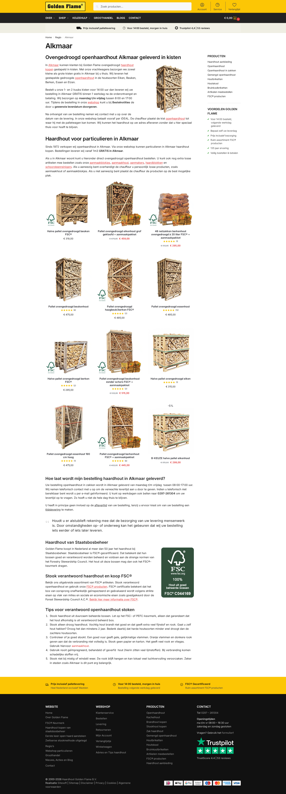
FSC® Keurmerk (54, 723)
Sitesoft (62, 783)
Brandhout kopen (156, 722)
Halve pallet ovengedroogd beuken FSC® (68, 233)
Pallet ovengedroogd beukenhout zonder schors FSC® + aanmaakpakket (120, 382)
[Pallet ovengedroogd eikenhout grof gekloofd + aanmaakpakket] (120, 204)
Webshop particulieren (58, 750)
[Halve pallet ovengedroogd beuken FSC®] (68, 204)
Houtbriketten (215, 79)
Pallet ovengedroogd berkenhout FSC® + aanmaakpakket (119, 455)
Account (202, 9)
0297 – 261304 (209, 712)
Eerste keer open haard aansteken (65, 736)
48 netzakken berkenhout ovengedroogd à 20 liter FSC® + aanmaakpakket (170, 234)
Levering (101, 724)
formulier (227, 732)
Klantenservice (105, 712)
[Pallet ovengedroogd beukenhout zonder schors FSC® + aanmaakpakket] (120, 351)
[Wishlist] (86, 185)
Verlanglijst (234, 9)
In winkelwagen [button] (68, 245)
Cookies (111, 783)
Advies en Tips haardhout (111, 752)
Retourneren (103, 729)
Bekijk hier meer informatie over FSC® (113, 599)
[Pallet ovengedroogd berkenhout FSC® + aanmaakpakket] (120, 427)
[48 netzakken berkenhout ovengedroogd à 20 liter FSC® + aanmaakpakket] (171, 204)
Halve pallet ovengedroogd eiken (170, 378)
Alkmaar (53, 65)
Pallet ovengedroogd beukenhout (68, 306)
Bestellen (101, 718)
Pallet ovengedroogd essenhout (170, 306)
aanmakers (137, 162)
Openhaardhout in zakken (222, 70)
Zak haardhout (154, 731)
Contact (50, 765)
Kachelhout (153, 717)
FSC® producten (96, 586)
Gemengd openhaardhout (222, 74)
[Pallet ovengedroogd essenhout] (171, 279)
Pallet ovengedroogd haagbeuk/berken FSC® (119, 308)
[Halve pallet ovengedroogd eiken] (171, 351)
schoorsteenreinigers (58, 166)
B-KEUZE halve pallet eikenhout (170, 458)
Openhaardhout (216, 66)
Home (48, 37)
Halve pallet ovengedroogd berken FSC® (68, 380)
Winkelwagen (104, 746)
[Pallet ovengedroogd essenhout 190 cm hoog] (68, 427)
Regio (58, 37)
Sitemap (74, 783)
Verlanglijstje (103, 741)
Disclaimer (87, 783)
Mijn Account (104, 735)
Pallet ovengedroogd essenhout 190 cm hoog (68, 455)
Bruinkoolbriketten (217, 87)
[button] (232, 18)
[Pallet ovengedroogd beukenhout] (68, 279)
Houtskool (213, 83)
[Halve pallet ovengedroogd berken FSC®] (68, 351)
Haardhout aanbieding (220, 61)
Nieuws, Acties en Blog (59, 760)
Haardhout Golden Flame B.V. (79, 779)
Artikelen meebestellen (220, 91)
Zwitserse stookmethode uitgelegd (66, 740)
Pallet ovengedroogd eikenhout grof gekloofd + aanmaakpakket (119, 233)
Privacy (100, 783)
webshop (93, 102)
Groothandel (52, 755)
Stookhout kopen (156, 726)
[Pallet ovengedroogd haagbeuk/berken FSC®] (120, 279)
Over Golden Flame (56, 717)
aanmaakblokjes (100, 162)
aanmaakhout (120, 162)
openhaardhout (84, 77)
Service (218, 9)
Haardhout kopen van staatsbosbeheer (58, 729)
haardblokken (154, 162)
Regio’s (49, 746)
